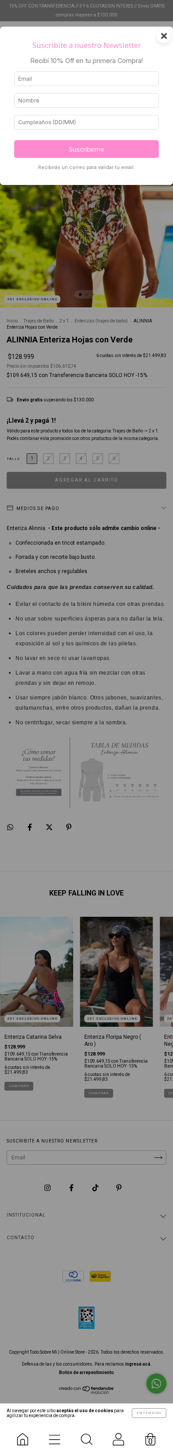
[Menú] (55, 1435)
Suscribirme (86, 149)
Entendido (149, 1413)
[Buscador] (86, 1435)
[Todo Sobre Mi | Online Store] (23, 1435)
